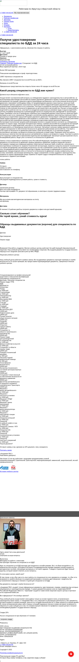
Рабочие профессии (11, 18)
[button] (39, 506)
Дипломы (7, 20)
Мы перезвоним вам (21, 13)
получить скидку (6, 619)
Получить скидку (6, 450)
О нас (10, 28)
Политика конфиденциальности (11, 653)
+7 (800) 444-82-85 (6, 13)
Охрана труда (9, 21)
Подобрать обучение (7, 61)
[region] (39, 494)
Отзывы (7, 25)
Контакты (7, 26)
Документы (8, 16)
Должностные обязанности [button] (9, 94)
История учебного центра (9, 471)
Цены (6, 23)
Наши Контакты (13, 30)
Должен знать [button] (24, 94)
